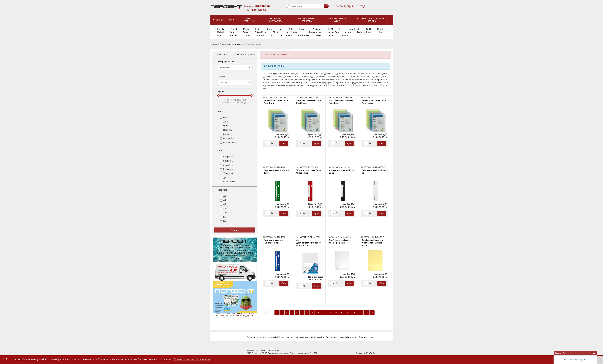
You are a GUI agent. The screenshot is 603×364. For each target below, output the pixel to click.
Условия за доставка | (300, 337)
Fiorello (276, 32)
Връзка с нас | (332, 337)
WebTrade (370, 353)
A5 (224, 208)
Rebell (220, 32)
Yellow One (333, 32)
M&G (318, 35)
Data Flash (354, 29)
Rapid (234, 29)
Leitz (257, 29)
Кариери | (343, 337)
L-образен (228, 157)
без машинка (229, 182)
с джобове (228, 165)
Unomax (344, 35)
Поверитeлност (366, 337)
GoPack (260, 35)
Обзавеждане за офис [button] (337, 19)
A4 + (225, 204)
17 (360, 312)
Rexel (380, 29)
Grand (233, 32)
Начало (214, 44)
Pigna (246, 29)
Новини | (272, 337)
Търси (234, 230)
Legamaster (315, 32)
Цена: (221, 91)
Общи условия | (283, 337)
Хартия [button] (231, 20)
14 (342, 312)
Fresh (220, 35)
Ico (340, 29)
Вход (362, 6)
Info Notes (292, 32)
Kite (380, 32)
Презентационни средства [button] (306, 19)
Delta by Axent (364, 32)
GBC (368, 29)
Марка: (222, 76)
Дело (225, 177)
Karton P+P (304, 35)
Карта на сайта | (318, 337)
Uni (280, 29)
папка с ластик (230, 142)
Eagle (245, 32)
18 (366, 312)
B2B (290, 29)
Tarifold (302, 29)
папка (226, 134)
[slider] (218, 95)
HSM (330, 29)
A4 (224, 200)
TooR (247, 35)
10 (318, 312)
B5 (224, 217)
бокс (225, 117)
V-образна (228, 173)
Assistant (317, 29)
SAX (272, 35)
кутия (225, 125)
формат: (222, 190)
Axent (348, 32)
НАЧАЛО (219, 20)
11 (324, 312)
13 (336, 312)
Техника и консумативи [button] (275, 19)
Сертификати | (260, 337)
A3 (224, 196)
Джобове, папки (274, 66)
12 (330, 312)
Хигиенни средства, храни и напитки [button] (372, 19)
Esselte (221, 29)
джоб (225, 121)
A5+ (225, 212)
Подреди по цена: (227, 61)
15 (348, 312)
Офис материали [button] (249, 19)
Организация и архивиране (232, 44)
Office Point (260, 32)
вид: (220, 111)
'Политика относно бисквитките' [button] (191, 359)
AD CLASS (286, 35)
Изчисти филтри (247, 54)
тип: (220, 150)
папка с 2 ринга (230, 138)
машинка (227, 130)
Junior (330, 35)
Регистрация (344, 6)
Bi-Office (234, 35)
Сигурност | (353, 337)
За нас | (250, 337)
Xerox (269, 29)
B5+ (225, 221)
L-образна (228, 161)
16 (354, 312)
